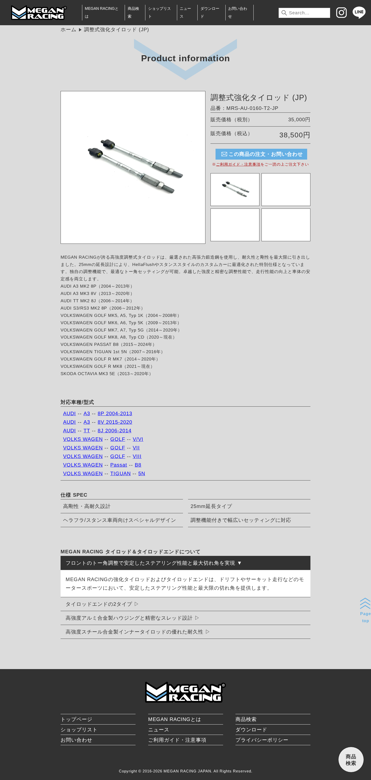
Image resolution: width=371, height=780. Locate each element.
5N (141, 473)
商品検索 (133, 12)
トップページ (76, 719)
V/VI (138, 439)
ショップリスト (159, 12)
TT (87, 430)
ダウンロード (209, 12)
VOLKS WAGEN (83, 439)
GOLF (117, 439)
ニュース (185, 12)
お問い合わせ (237, 12)
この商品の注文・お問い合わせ (266, 154)
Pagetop (365, 617)
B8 (138, 465)
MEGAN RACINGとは (102, 12)
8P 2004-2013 (115, 413)
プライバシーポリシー (261, 740)
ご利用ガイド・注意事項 (238, 164)
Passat (118, 465)
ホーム (68, 29)
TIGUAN (120, 473)
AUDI (69, 413)
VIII (137, 456)
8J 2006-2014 (114, 430)
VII (136, 448)
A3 (87, 413)
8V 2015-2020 (115, 422)
